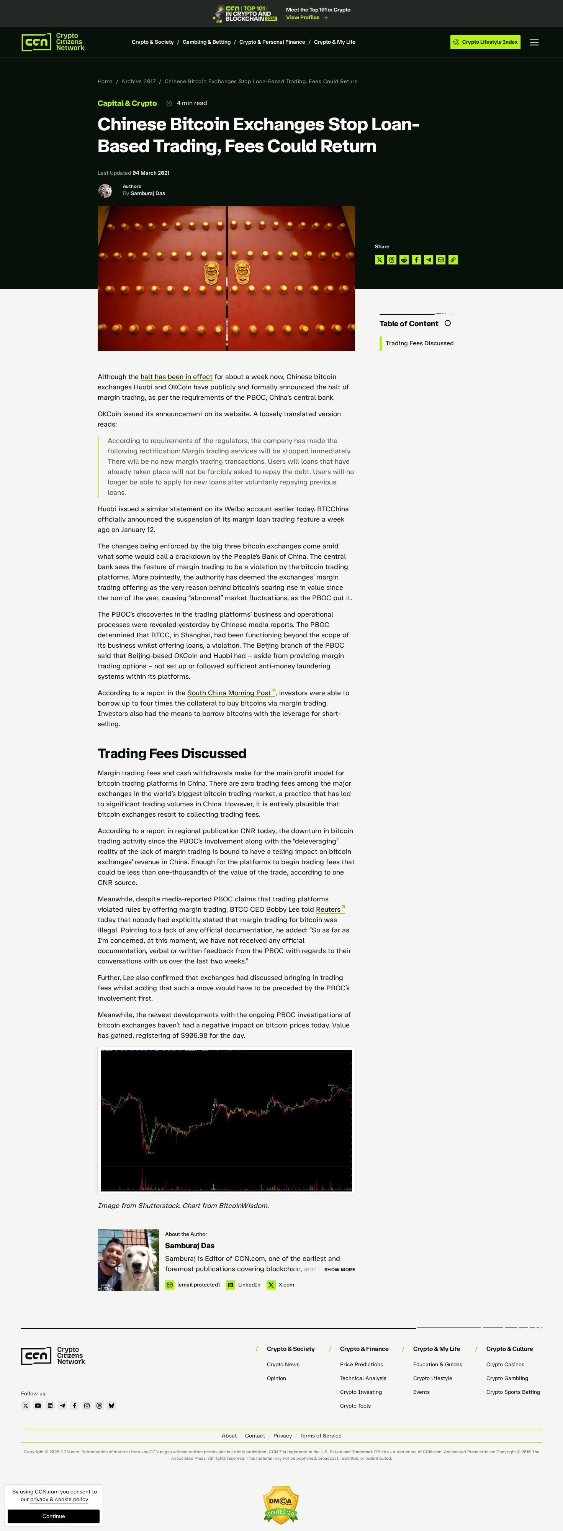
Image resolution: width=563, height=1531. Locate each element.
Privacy (282, 1436)
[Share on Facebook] (416, 259)
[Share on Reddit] (404, 259)
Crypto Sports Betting (513, 1392)
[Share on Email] (440, 259)
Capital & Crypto (127, 103)
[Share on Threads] (391, 259)
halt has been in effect (177, 376)
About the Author (186, 1234)
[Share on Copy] (453, 259)
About (229, 1436)
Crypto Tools (355, 1406)
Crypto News (283, 1364)
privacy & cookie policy (59, 1499)
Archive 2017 (138, 81)
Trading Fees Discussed (420, 343)
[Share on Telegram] (428, 259)
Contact (255, 1436)
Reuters (328, 909)
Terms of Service (321, 1436)
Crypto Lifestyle (432, 1378)
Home (105, 81)
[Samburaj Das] (128, 1260)
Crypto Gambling (507, 1378)
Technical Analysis (363, 1378)
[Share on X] (379, 259)
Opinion (276, 1378)
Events (421, 1392)
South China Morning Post (229, 693)
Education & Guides (437, 1364)
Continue (54, 1516)
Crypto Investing (361, 1392)
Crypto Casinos (505, 1364)
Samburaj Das (148, 193)
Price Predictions (361, 1364)
